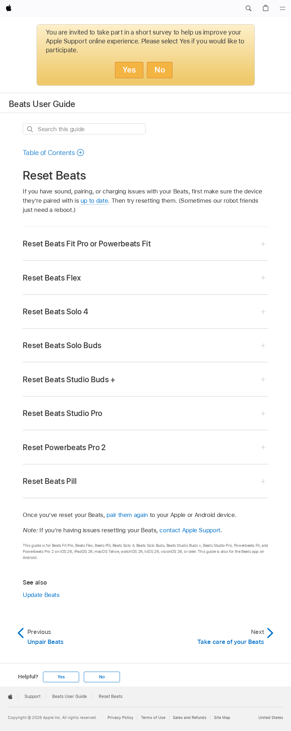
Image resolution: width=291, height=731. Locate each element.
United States (270, 717)
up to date (94, 200)
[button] (248, 8)
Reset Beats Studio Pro (63, 413)
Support (32, 696)
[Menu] (282, 8)
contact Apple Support (189, 530)
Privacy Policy (120, 717)
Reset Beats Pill (50, 481)
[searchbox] (84, 128)
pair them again (127, 514)
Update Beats (41, 594)
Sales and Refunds (190, 717)
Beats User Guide (42, 104)
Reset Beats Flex (52, 277)
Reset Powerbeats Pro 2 (64, 447)
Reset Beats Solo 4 (55, 311)
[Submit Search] (30, 129)
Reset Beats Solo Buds (62, 345)
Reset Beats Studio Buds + (69, 379)
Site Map (222, 717)
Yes (129, 69)
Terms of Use (153, 717)
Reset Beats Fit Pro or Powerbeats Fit (87, 243)
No (159, 69)
